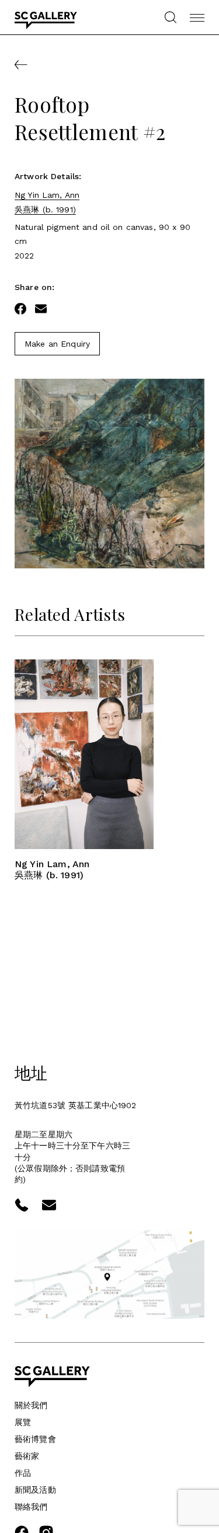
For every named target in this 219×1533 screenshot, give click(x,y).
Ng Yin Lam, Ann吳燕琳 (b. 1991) (47, 202)
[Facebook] (20, 309)
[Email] (41, 309)
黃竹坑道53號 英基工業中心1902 (76, 1105)
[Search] (170, 17)
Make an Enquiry (57, 343)
